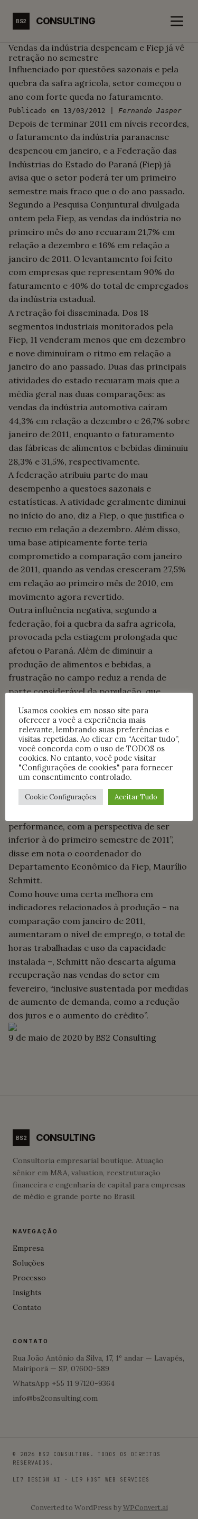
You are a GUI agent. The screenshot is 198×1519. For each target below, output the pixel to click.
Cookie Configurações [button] (61, 796)
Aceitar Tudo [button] (136, 796)
